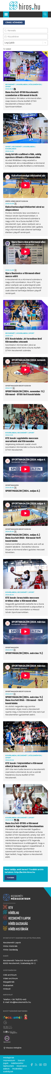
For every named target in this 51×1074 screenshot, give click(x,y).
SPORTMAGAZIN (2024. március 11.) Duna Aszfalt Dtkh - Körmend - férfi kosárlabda (24, 700)
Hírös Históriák (10, 946)
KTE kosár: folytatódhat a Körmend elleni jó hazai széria (24, 765)
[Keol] (7, 1027)
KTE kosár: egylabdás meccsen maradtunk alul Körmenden (21, 440)
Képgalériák (8, 982)
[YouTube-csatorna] (41, 1064)
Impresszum (9, 1060)
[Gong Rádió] (6, 1022)
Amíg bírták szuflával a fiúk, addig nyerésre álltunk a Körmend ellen (23, 156)
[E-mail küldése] (45, 1064)
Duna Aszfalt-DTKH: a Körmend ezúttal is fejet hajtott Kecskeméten (24, 825)
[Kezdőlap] (25, 5)
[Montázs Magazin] (10, 1032)
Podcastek (8, 985)
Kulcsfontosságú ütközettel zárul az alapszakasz (24, 208)
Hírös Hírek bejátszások (16, 201)
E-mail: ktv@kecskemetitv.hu (17, 1002)
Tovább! (10, 878)
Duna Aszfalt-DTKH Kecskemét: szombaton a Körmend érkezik (21, 94)
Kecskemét (10, 84)
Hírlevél (6, 989)
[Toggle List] (45, 42)
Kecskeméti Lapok (12, 942)
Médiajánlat (8, 1057)
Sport (8, 86)
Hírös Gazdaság (10, 950)
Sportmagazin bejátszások (18, 386)
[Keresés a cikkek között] (45, 14)
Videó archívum (10, 978)
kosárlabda (22, 84)
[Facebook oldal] (32, 1064)
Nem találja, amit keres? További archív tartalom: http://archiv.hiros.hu (24, 870)
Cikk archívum (10, 975)
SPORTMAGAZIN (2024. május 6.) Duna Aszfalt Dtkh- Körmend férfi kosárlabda (23, 538)
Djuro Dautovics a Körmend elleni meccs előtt (22, 275)
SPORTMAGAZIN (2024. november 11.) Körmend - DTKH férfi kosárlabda (24, 393)
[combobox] (23, 42)
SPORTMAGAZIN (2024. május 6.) (22, 491)
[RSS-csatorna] (37, 1064)
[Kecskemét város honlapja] (15, 1017)
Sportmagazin (12, 485)
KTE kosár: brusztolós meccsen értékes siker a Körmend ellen (22, 599)
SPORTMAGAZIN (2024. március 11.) (24, 653)
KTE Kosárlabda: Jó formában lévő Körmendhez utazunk (23, 340)
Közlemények (35, 84)
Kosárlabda (29, 147)
